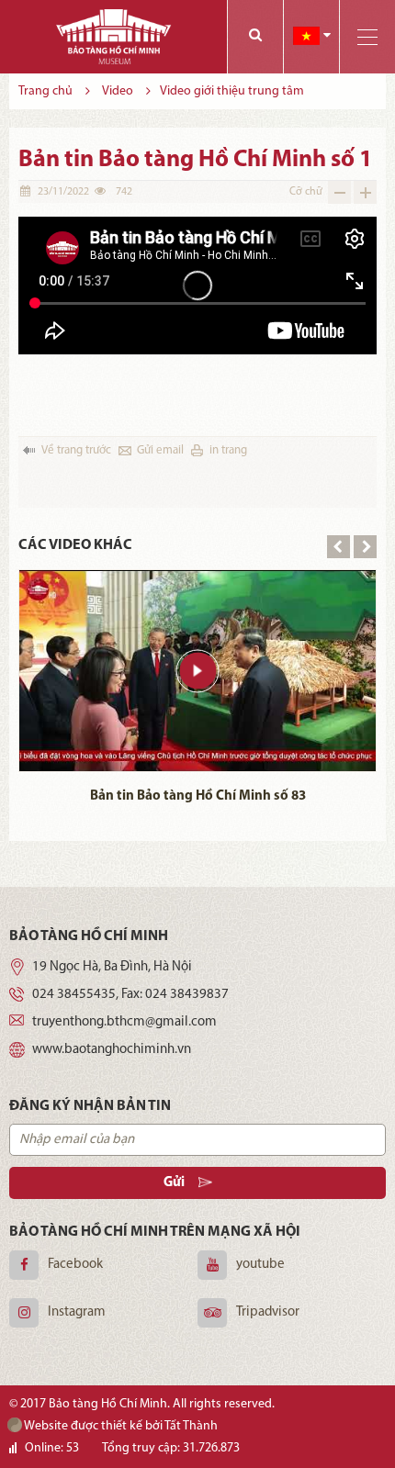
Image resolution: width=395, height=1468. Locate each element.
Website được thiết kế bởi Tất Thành (120, 1426)
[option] (197, 690)
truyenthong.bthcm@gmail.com (124, 1022)
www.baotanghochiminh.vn (111, 1050)
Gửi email (160, 450)
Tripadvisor (267, 1312)
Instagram (77, 1312)
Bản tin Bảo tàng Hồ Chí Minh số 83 (198, 796)
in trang (228, 450)
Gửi (174, 1183)
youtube (260, 1265)
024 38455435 (74, 995)
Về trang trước (76, 450)
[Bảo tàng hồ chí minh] (113, 36)
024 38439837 (187, 995)
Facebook (75, 1265)
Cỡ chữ (305, 191)
